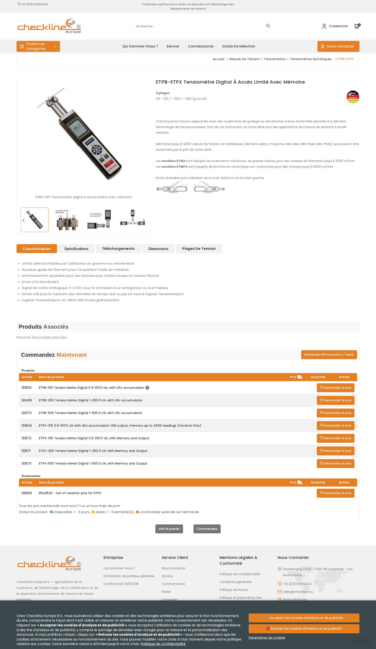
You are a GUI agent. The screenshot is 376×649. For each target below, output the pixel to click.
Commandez (207, 529)
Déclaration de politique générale (129, 576)
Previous (23, 220)
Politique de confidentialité (240, 574)
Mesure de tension (244, 59)
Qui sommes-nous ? (140, 46)
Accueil (218, 59)
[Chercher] (268, 26)
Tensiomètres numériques (311, 59)
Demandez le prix (337, 387)
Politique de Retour (234, 590)
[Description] (146, 387)
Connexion (170, 599)
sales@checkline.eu (298, 592)
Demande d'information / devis (329, 354)
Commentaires (173, 584)
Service (173, 46)
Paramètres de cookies (267, 637)
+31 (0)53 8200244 (34, 4)
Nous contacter (340, 46)
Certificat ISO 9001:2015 (121, 584)
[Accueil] (57, 566)
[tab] (37, 248)
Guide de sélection (238, 46)
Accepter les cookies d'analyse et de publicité (306, 618)
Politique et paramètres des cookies (241, 599)
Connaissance (201, 46)
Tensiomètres (275, 59)
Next (144, 220)
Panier (166, 592)
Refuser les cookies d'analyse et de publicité (306, 628)
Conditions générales (236, 582)
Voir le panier (169, 529)
